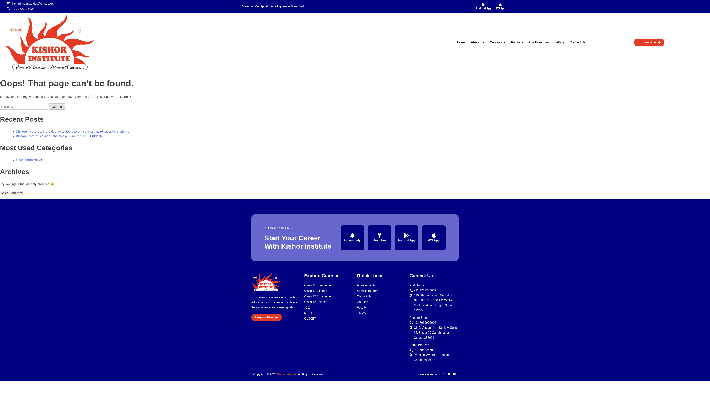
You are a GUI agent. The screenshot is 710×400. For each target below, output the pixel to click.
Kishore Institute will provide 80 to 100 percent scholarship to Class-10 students (72, 131)
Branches (379, 240)
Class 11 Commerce (317, 285)
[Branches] (379, 235)
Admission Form (367, 290)
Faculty (361, 307)
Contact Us (577, 42)
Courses (496, 42)
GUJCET (310, 318)
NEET (308, 313)
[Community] (352, 235)
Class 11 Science (315, 290)
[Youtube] (454, 374)
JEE (307, 307)
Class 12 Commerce (317, 296)
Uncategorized (26, 160)
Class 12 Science (315, 302)
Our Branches (539, 42)
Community (352, 240)
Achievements (366, 285)
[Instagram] (443, 374)
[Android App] (484, 4)
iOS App (500, 8)
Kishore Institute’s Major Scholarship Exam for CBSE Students (59, 136)
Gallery (559, 42)
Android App (484, 8)
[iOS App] (500, 4)
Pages (515, 42)
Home (461, 42)
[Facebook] (449, 374)
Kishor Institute (287, 374)
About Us (477, 42)
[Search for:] (24, 107)
